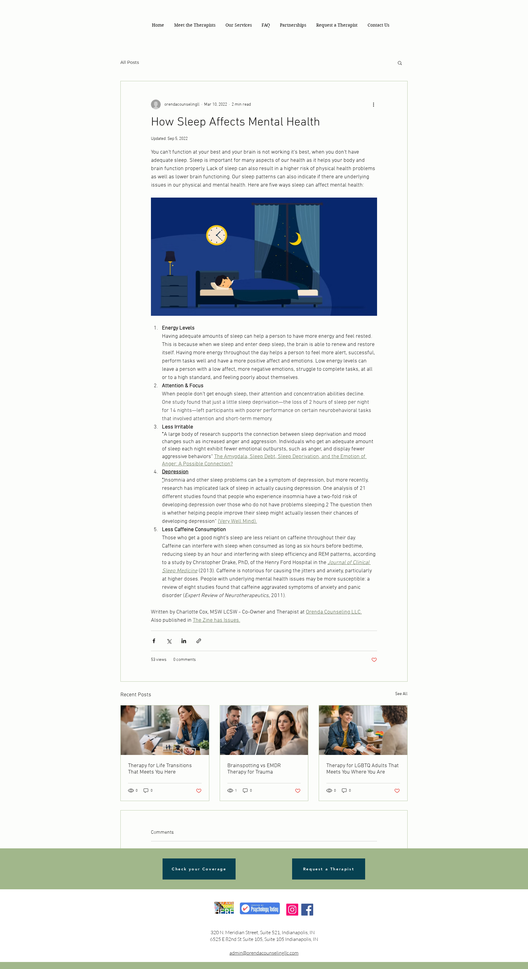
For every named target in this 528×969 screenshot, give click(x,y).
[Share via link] (199, 641)
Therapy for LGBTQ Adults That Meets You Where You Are (362, 769)
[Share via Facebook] (154, 641)
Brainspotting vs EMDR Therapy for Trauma (254, 769)
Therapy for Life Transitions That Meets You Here (160, 769)
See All (401, 694)
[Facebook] (307, 910)
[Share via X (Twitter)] (169, 641)
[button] (238, 25)
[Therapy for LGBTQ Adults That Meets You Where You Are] (363, 730)
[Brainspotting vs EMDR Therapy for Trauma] (264, 730)
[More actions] (373, 104)
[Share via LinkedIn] (184, 641)
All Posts (129, 62)
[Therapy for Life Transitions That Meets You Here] (165, 730)
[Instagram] (292, 910)
